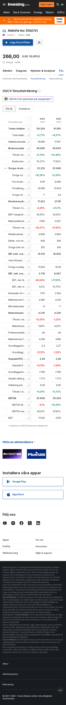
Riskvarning (8, 684)
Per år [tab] (9, 108)
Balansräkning (55, 78)
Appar (6, 539)
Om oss (39, 539)
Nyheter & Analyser (43, 70)
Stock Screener (21, 12)
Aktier (6, 12)
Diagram (21, 70)
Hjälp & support (44, 553)
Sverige (38, 12)
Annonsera (41, 546)
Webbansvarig (10, 553)
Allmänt (7, 70)
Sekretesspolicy (10, 674)
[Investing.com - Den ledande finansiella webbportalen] (19, 4)
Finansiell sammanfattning (15, 78)
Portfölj (6, 546)
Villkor (5, 664)
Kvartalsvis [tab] (24, 108)
